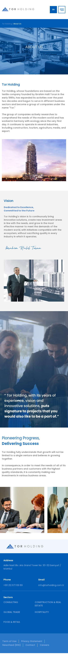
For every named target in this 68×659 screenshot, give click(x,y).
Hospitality (42, 612)
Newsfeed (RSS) (11, 645)
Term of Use (9, 641)
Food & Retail (11, 622)
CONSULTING (10, 602)
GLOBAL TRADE (11, 612)
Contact (30, 645)
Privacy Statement (31, 641)
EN (53, 9)
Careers (44, 645)
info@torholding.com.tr (51, 585)
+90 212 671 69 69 (13, 585)
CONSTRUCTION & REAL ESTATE (48, 604)
